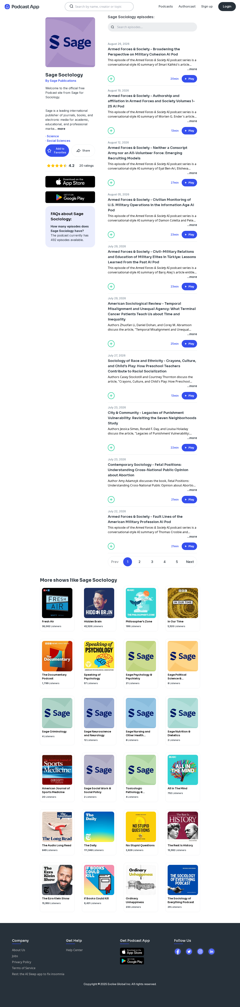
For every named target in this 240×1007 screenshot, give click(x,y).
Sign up (207, 6)
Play (191, 78)
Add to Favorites (60, 150)
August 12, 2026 (118, 142)
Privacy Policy (21, 962)
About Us (18, 950)
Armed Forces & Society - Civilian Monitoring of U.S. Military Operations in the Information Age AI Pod (151, 205)
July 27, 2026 (116, 355)
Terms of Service (23, 968)
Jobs (15, 956)
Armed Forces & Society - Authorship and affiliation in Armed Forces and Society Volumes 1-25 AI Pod (151, 101)
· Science (52, 136)
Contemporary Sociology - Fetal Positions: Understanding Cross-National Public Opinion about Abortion (148, 470)
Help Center (74, 950)
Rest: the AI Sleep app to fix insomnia (38, 974)
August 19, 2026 (118, 90)
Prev (114, 562)
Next (190, 562)
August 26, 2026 (118, 43)
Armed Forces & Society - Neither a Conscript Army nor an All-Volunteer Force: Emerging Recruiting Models (147, 153)
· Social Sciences (57, 141)
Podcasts (165, 6)
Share (86, 150)
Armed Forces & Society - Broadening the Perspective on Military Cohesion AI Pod (144, 51)
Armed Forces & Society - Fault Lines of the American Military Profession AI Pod (145, 519)
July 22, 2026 (117, 511)
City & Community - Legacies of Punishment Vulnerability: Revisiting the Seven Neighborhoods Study (152, 418)
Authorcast (187, 6)
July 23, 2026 (117, 407)
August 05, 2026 (118, 194)
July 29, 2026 (117, 246)
